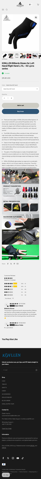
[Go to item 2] (10, 56)
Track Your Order (7, 428)
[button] (30, 4)
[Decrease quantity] (4, 98)
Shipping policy (33, 471)
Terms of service (23, 471)
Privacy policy (13, 471)
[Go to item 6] (35, 56)
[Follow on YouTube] (17, 458)
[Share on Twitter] (11, 263)
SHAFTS (4, 387)
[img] (14, 303)
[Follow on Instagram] (13, 458)
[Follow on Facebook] (3, 458)
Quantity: (4, 94)
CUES (3, 381)
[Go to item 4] (23, 56)
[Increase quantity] (11, 98)
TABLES (4, 384)
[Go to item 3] (16, 56)
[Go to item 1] (4, 56)
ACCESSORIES (6, 394)
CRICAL (32, 445)
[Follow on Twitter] (8, 458)
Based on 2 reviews (10, 280)
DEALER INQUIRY (7, 397)
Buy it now (20, 111)
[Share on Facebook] (7, 263)
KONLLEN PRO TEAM (8, 404)
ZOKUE (4, 447)
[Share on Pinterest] (14, 263)
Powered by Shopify (20, 469)
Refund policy (5, 471)
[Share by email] (17, 263)
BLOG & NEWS (6, 400)
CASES (4, 391)
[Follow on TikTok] (22, 458)
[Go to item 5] (29, 56)
